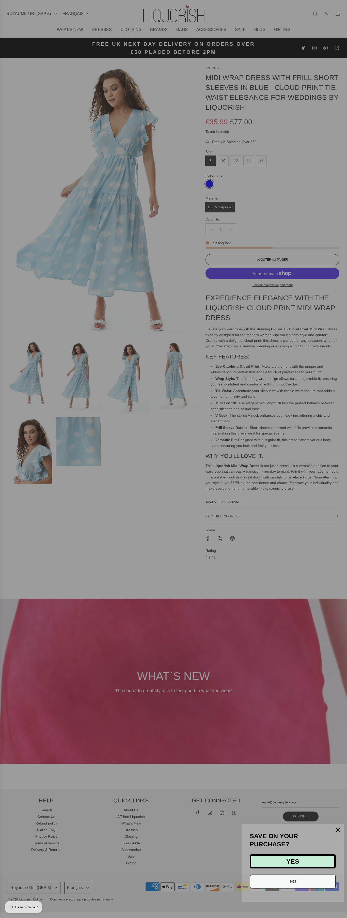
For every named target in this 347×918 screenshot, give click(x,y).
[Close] (338, 830)
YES (292, 861)
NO (293, 881)
